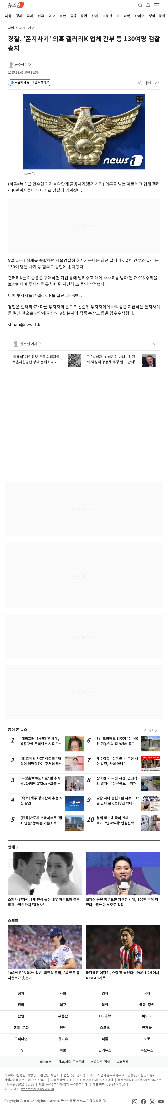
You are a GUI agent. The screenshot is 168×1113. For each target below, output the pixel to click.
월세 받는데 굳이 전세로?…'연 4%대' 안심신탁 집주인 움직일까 (117, 823)
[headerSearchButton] (140, 5)
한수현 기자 (23, 65)
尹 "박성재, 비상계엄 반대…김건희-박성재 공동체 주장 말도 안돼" (111, 359)
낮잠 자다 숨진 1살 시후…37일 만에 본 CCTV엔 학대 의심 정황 (117, 803)
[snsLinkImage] (134, 1101)
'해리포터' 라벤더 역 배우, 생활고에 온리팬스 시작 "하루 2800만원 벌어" (40, 743)
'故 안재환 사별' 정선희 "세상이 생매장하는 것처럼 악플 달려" (41, 763)
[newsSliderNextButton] (156, 730)
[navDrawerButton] (157, 5)
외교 (63, 1005)
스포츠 (13, 920)
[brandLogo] (16, 5)
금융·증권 (146, 1005)
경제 (105, 993)
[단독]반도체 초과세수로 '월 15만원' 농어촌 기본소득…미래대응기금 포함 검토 (41, 823)
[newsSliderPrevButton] (145, 730)
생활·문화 (21, 1027)
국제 (147, 993)
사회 (11, 28)
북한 (105, 1005)
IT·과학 (105, 1016)
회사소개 (45, 1062)
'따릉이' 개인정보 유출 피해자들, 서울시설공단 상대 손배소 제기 (36, 359)
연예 (11, 847)
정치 (21, 993)
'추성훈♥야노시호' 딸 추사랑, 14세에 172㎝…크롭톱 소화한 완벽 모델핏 (40, 783)
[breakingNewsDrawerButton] (148, 5)
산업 (21, 1016)
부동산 (63, 1016)
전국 (21, 1005)
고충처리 (122, 1062)
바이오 (147, 1016)
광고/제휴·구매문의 (71, 1062)
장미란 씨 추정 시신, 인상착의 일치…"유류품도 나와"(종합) (116, 783)
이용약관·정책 (100, 1062)
